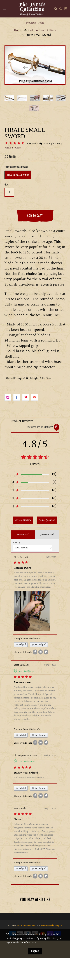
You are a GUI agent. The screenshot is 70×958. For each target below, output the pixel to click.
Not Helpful (40, 644)
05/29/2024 (50, 756)
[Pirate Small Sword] (35, 65)
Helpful (22, 644)
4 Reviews (32, 144)
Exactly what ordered (26, 773)
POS (34, 926)
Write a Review (23, 520)
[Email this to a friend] (34, 397)
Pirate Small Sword (18, 174)
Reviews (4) (23, 535)
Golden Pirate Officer (42, 30)
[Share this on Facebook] (16, 397)
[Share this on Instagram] (7, 397)
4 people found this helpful (27, 863)
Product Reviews (22, 421)
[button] (15, 144)
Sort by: (17, 543)
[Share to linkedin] (40, 651)
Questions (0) (47, 535)
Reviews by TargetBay (39, 426)
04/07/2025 (50, 665)
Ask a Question (47, 520)
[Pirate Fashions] (31, 9)
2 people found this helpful (27, 639)
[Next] (44, 67)
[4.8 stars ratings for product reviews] (35, 457)
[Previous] (25, 67)
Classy (17, 819)
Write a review (13, 148)
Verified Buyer (27, 671)
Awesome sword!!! (25, 682)
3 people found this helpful (27, 729)
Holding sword (22, 568)
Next (41, 23)
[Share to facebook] (35, 651)
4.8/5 (35, 444)
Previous (31, 23)
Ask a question (52, 144)
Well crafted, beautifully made (29, 778)
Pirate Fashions (24, 926)
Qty (6, 184)
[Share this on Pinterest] (25, 397)
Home (18, 30)
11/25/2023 (51, 557)
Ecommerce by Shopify (51, 926)
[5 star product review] (23, 677)
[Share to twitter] (46, 651)
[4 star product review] (21, 563)
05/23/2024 (50, 809)
